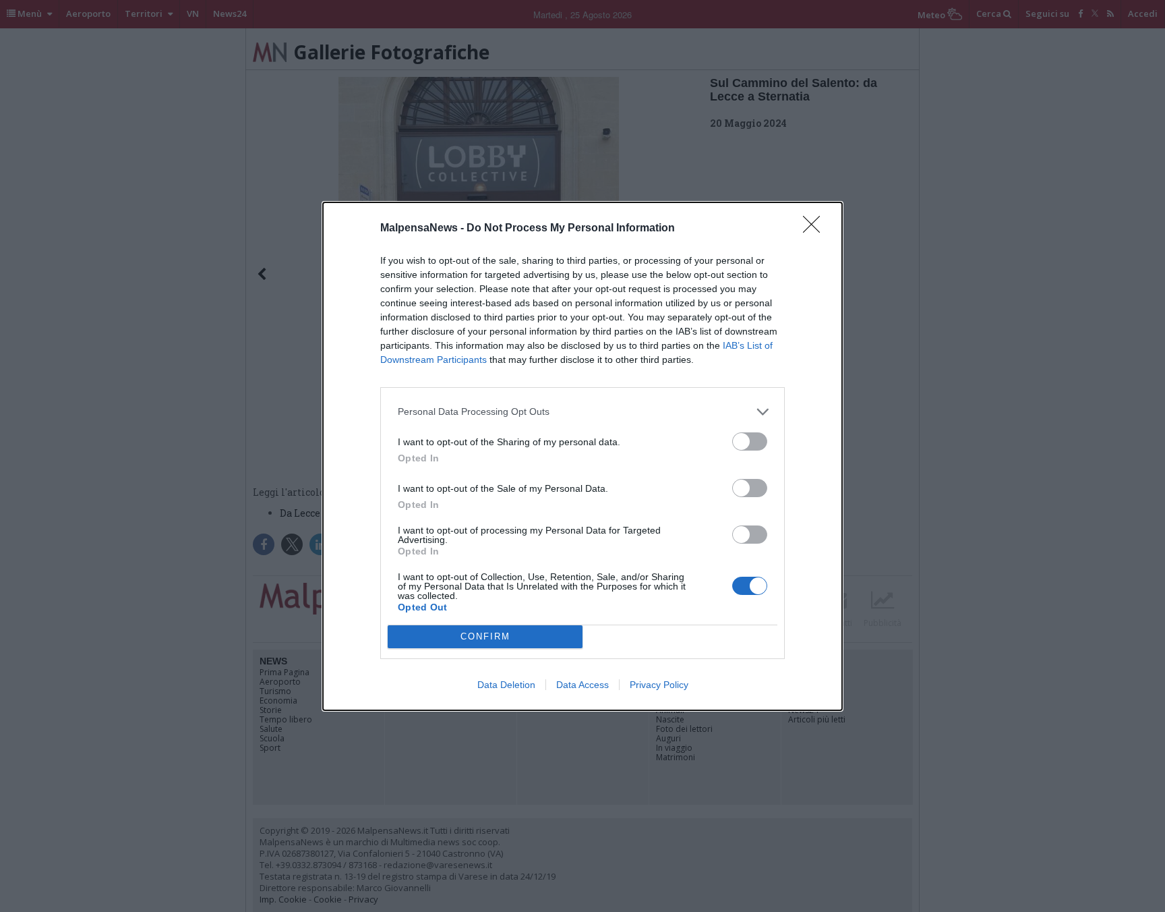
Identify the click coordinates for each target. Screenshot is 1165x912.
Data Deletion (506, 684)
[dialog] (582, 456)
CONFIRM (485, 636)
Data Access (582, 684)
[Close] (816, 228)
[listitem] (582, 412)
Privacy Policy (659, 684)
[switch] (749, 441)
